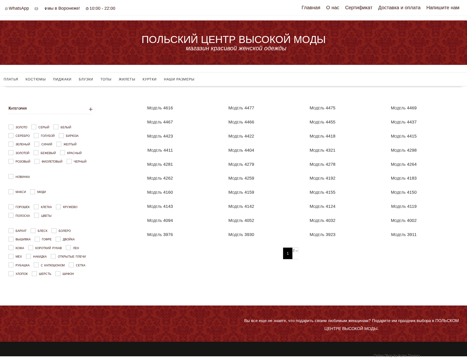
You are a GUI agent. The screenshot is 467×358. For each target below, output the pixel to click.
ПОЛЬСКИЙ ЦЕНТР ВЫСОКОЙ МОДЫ (234, 39)
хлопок (22, 273)
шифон (68, 273)
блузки (86, 79)
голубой (48, 135)
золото (21, 126)
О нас (332, 7)
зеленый (23, 144)
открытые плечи (72, 256)
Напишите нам (442, 7)
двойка (69, 239)
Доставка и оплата (399, 7)
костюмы (36, 79)
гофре (47, 239)
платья (11, 79)
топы (105, 79)
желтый (70, 144)
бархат (21, 230)
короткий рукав (48, 247)
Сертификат (358, 7)
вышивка (23, 239)
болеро (65, 230)
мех (19, 256)
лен (76, 247)
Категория (18, 108)
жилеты (127, 79)
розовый (23, 161)
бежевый (48, 152)
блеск (42, 230)
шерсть (45, 273)
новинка (23, 176)
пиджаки (62, 79)
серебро (23, 135)
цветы (46, 215)
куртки (150, 79)
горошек (23, 206)
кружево (70, 206)
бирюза (72, 135)
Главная (311, 7)
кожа (20, 247)
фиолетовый (52, 161)
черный (80, 161)
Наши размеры (179, 79)
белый (66, 126)
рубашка (23, 264)
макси (21, 191)
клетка (46, 206)
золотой (22, 152)
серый (43, 126)
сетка (80, 264)
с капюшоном (53, 264)
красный (74, 152)
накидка (40, 256)
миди (41, 191)
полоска (23, 215)
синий (46, 144)
